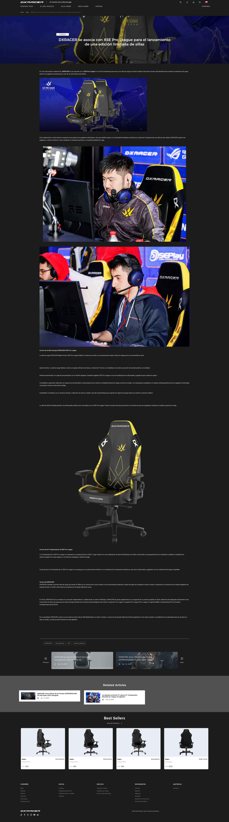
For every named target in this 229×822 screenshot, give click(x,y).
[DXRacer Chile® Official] (31, 2)
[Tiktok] (22, 815)
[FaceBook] (25, 815)
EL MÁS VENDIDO (47, 6)
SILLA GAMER (66, 6)
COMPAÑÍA (206, 6)
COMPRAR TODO (26, 6)
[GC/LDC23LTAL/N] (91, 742)
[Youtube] (35, 815)
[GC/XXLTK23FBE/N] (186, 742)
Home (22, 12)
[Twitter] (28, 815)
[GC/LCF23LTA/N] (138, 742)
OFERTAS (98, 6)
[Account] (193, 2)
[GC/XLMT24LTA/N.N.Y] (43, 742)
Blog (27, 12)
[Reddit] (38, 815)
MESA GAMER (83, 6)
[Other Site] (207, 2)
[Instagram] (31, 815)
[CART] (199, 2)
